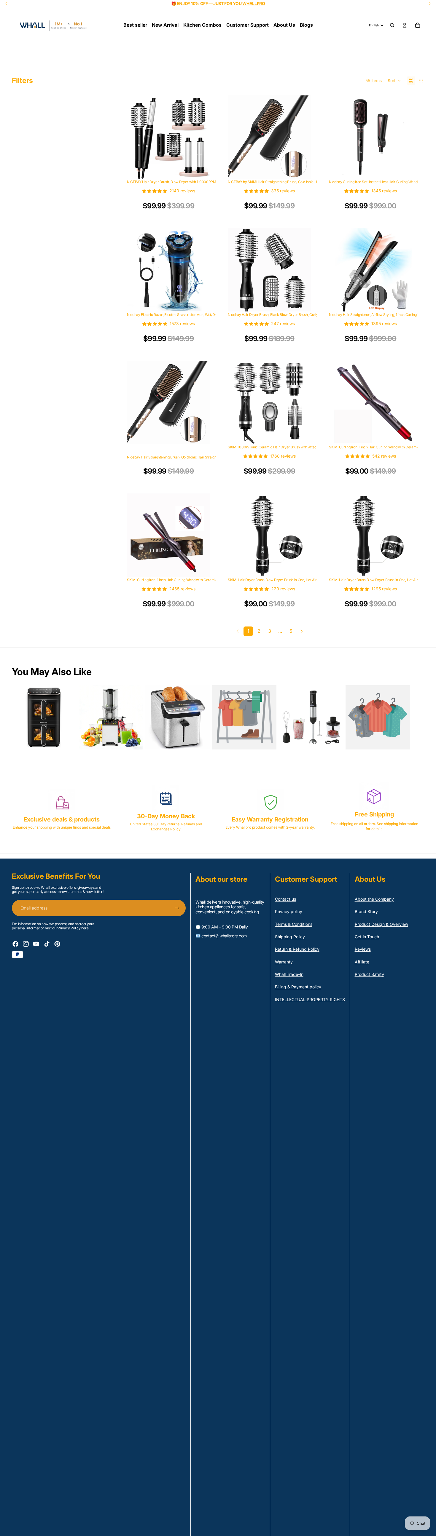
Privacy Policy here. (73, 928)
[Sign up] (177, 908)
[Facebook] (15, 943)
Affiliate (362, 961)
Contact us (285, 899)
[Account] (404, 25)
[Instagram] (25, 943)
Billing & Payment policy (298, 986)
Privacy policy (288, 911)
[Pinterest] (57, 943)
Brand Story (366, 911)
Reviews (363, 949)
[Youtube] (36, 943)
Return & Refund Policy (297, 949)
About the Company (374, 899)
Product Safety (369, 974)
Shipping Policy (290, 936)
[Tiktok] (46, 943)
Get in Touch (367, 936)
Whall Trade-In (289, 974)
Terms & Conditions (293, 924)
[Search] (392, 25)
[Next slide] (201, 137)
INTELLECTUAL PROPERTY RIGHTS (310, 999)
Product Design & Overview (381, 924)
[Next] (301, 631)
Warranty (284, 961)
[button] (394, 80)
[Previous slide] (136, 137)
